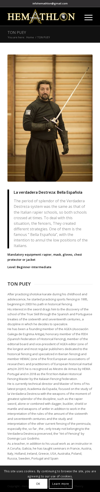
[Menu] (86, 16)
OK (38, 484)
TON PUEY (16, 32)
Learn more (60, 484)
